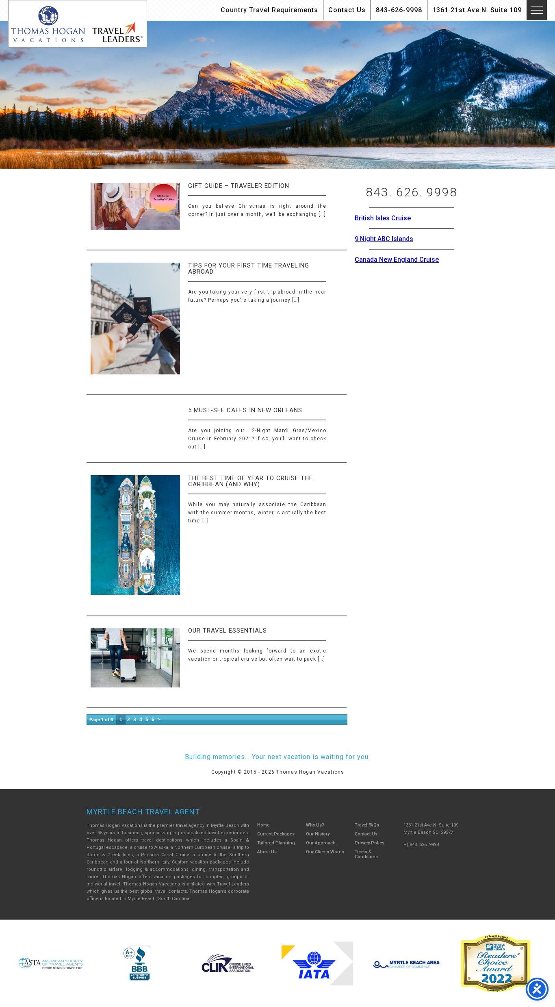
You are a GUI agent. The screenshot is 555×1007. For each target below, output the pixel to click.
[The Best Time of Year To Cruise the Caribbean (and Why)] (135, 542)
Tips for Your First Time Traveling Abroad (248, 268)
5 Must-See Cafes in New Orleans (245, 410)
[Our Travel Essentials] (135, 664)
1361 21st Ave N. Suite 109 (477, 10)
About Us (267, 852)
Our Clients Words (325, 852)
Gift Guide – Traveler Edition (238, 185)
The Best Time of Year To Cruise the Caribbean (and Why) (250, 481)
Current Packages (276, 834)
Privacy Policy (369, 843)
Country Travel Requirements (269, 10)
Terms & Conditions (366, 854)
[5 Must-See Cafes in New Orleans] (92, 405)
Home (263, 825)
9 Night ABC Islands (384, 239)
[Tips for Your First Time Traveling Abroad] (135, 325)
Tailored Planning (276, 843)
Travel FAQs (367, 825)
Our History (318, 834)
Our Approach (321, 843)
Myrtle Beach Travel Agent (143, 811)
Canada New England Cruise (397, 259)
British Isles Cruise (383, 218)
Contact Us (347, 10)
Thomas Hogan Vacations (78, 23)
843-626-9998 (399, 10)
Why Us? (315, 825)
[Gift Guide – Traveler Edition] (135, 213)
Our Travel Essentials (227, 630)
